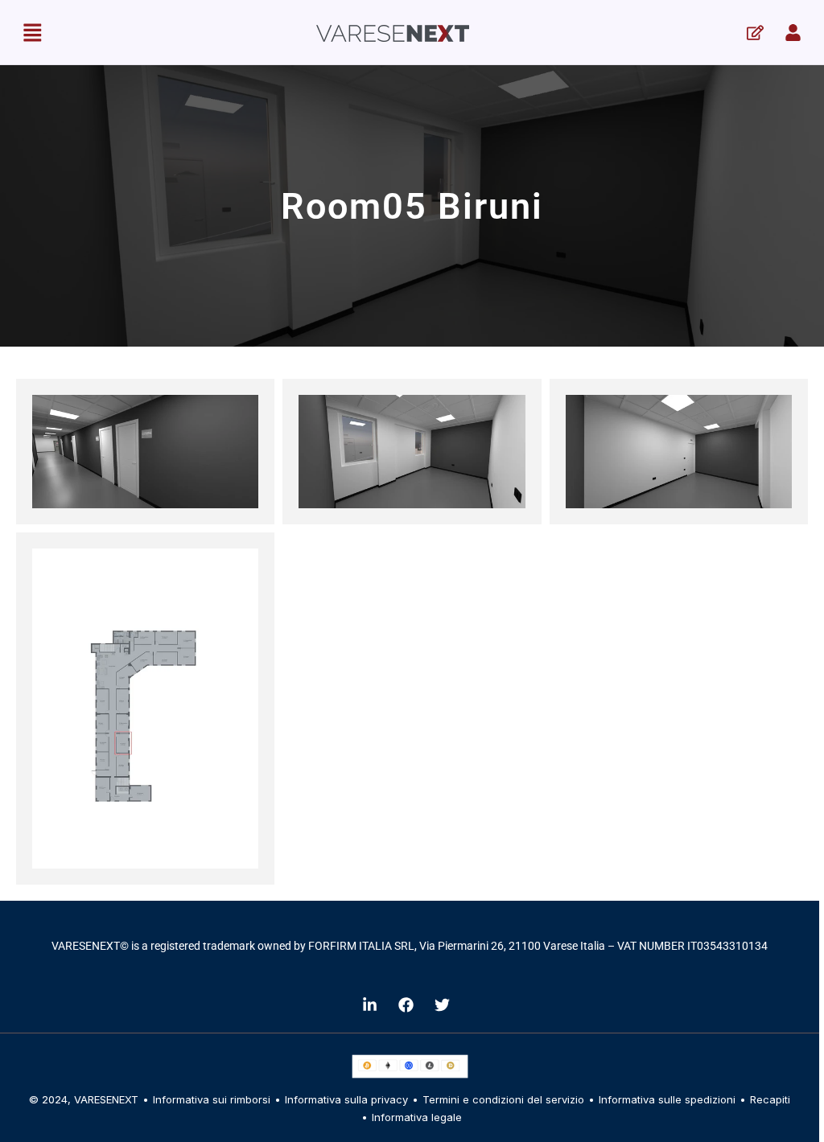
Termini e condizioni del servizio (503, 1099)
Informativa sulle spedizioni (667, 1099)
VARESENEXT (106, 1099)
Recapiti (770, 1099)
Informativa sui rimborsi (211, 1099)
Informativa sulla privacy (346, 1099)
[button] (32, 32)
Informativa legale (417, 1117)
